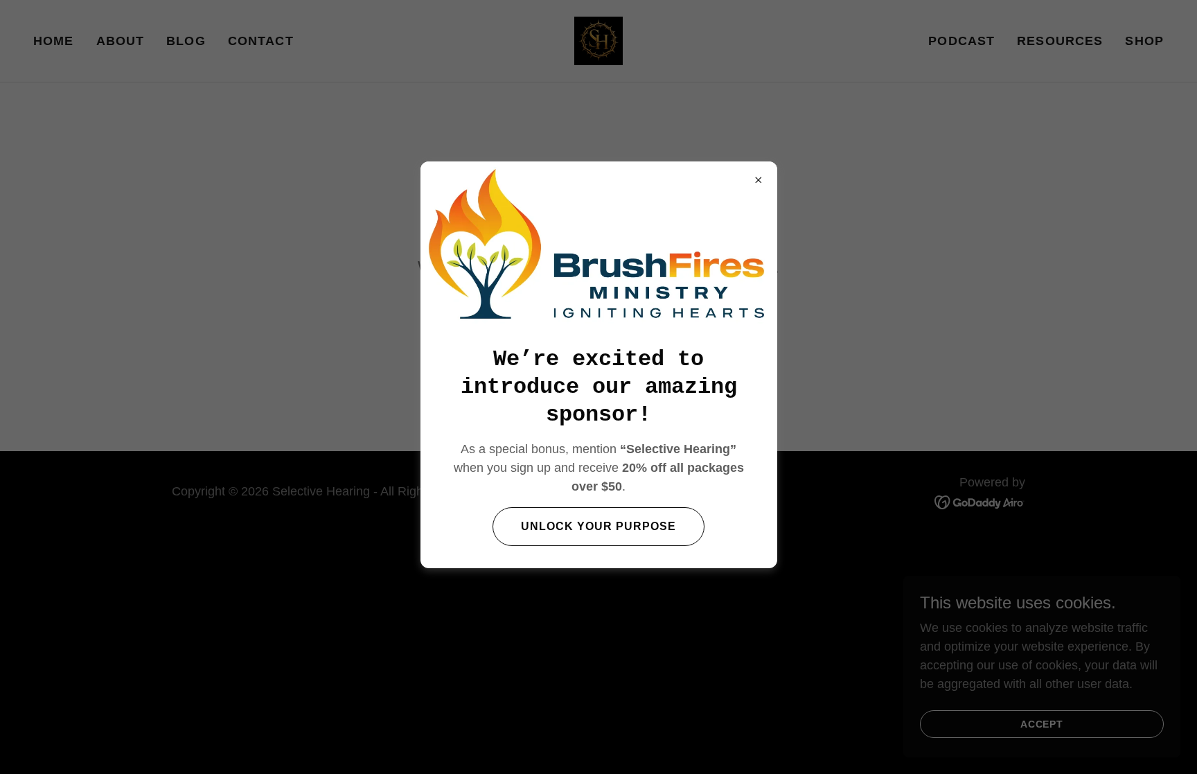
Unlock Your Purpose (598, 526)
